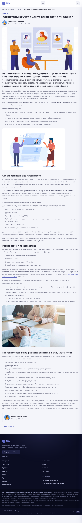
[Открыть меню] (78, 3)
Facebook (5, 456)
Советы (19, 10)
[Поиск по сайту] (43, 3)
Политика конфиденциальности (53, 484)
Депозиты (5, 464)
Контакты (45, 471)
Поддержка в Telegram (11, 452)
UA (74, 512)
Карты (4, 471)
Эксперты (45, 468)
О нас (44, 464)
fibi (7, 3)
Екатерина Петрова (16, 22)
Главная (4, 10)
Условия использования (50, 480)
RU (78, 512)
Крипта (4, 481)
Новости (12, 10)
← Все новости (8, 426)
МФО (4, 474)
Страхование (6, 485)
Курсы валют (6, 478)
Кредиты (5, 468)
